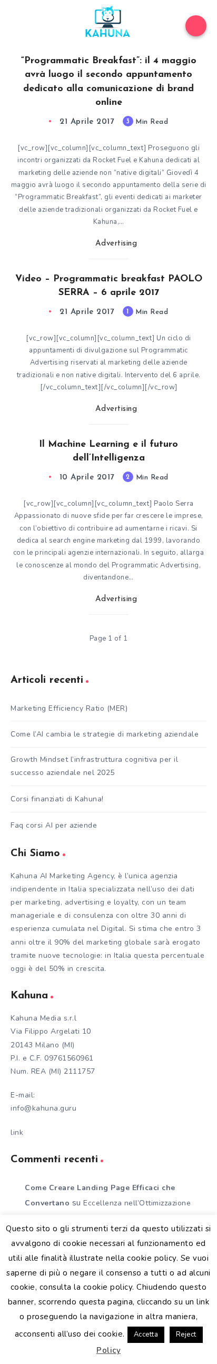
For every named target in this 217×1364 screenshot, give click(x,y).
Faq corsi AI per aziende (54, 825)
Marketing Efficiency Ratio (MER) (69, 708)
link (17, 1132)
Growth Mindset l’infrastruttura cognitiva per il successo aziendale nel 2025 (94, 766)
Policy (108, 1350)
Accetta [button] (146, 1334)
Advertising (116, 244)
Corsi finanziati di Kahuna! (57, 799)
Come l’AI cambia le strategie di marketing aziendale (105, 734)
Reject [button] (186, 1334)
